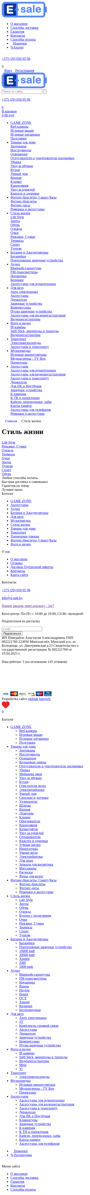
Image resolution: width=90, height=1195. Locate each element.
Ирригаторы (28, 849)
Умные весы (28, 852)
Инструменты (29, 754)
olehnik (33, 699)
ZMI (22, 963)
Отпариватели (30, 837)
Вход (8, 70)
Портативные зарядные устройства (45, 947)
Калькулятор (28, 829)
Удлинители (28, 801)
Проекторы (27, 1092)
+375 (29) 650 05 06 (16, 59)
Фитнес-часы (29, 888)
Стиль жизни (20, 524)
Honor (23, 994)
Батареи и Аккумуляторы (29, 513)
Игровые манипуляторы (37, 1084)
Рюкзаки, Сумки (31, 923)
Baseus (24, 986)
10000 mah (27, 951)
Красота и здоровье (33, 841)
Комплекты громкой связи (39, 1025)
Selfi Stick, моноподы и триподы (43, 1057)
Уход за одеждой (31, 833)
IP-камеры (27, 1053)
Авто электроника (33, 1018)
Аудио (15, 509)
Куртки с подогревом (35, 915)
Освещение (27, 758)
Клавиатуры (28, 1120)
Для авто (17, 517)
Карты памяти (29, 1139)
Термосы (25, 927)
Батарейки (27, 943)
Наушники (27, 982)
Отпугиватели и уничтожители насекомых (51, 766)
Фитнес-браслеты (32, 884)
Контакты (17, 571)
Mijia (22, 1065)
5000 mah (26, 966)
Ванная (24, 809)
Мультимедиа (20, 520)
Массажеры (27, 868)
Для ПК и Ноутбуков (34, 1116)
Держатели (27, 1033)
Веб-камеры (28, 731)
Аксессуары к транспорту (38, 1108)
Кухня (23, 782)
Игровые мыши (31, 735)
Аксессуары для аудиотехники (42, 1100)
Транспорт (18, 532)
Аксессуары (19, 505)
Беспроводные (30, 1010)
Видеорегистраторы (34, 1061)
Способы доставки (24, 1177)
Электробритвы (31, 856)
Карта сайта (19, 575)
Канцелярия (28, 825)
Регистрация (24, 70)
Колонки (25, 1006)
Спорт (24, 931)
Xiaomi (24, 959)
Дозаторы (26, 813)
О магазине (19, 559)
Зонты (24, 904)
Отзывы (16, 563)
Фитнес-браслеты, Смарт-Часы (33, 540)
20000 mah (27, 955)
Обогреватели (29, 821)
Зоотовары (27, 750)
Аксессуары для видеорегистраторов (46, 1104)
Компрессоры (29, 1041)
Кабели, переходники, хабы (40, 1136)
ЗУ (21, 1022)
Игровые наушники (34, 738)
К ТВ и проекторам (33, 1132)
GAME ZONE (20, 501)
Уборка (24, 770)
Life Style (26, 900)
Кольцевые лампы (32, 762)
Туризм (24, 935)
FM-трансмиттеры (33, 978)
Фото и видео (20, 544)
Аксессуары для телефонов (39, 1143)
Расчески (26, 872)
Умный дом (27, 794)
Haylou (24, 990)
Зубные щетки (30, 845)
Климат (25, 817)
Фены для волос (31, 876)
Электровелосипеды (34, 1077)
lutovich (44, 699)
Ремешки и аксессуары (36, 892)
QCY (23, 998)
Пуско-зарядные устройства (40, 1045)
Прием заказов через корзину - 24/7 (28, 606)
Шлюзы (25, 805)
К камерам (27, 1128)
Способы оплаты (23, 1189)
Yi (20, 1069)
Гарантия (17, 1181)
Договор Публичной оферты (31, 567)
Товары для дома (23, 528)
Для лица (26, 860)
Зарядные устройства (35, 1037)
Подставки (27, 742)
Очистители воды (32, 786)
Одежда (25, 911)
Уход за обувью (30, 778)
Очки (23, 919)
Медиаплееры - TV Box (36, 1088)
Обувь (23, 908)
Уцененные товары (24, 536)
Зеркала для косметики (36, 864)
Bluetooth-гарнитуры (34, 974)
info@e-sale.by (12, 598)
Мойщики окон (30, 774)
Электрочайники (32, 790)
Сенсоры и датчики (33, 797)
